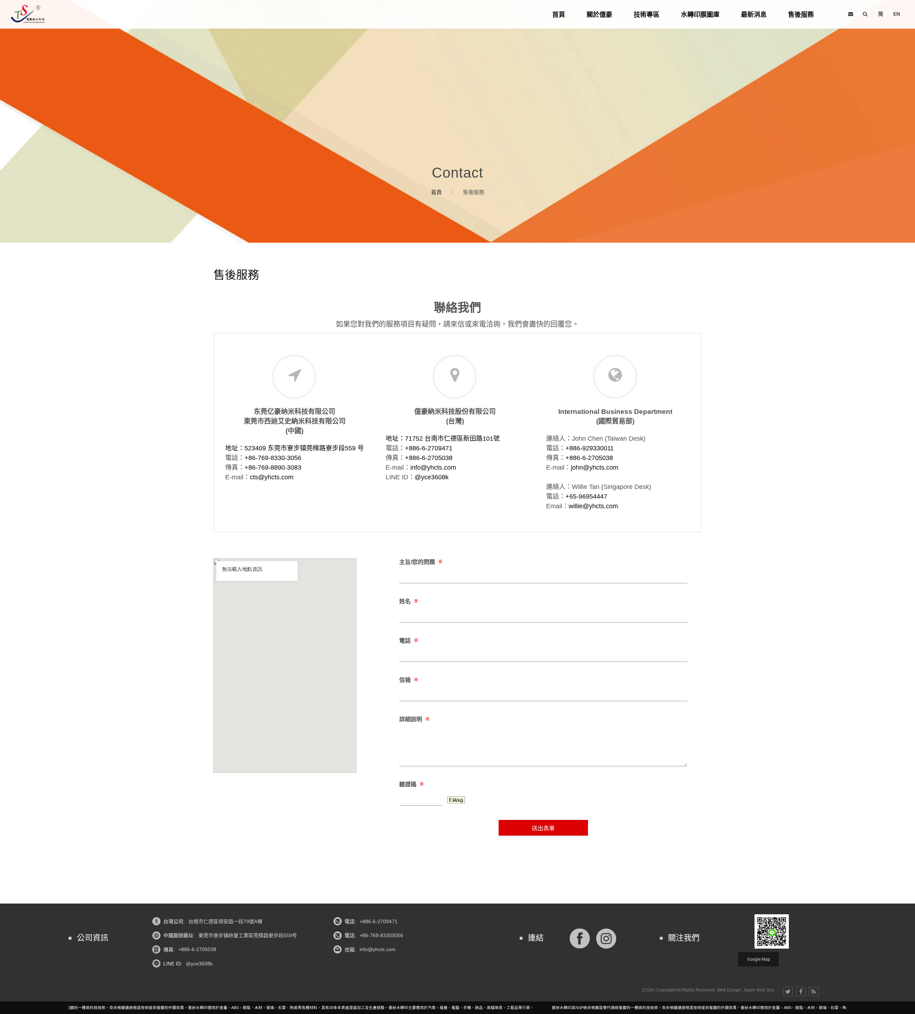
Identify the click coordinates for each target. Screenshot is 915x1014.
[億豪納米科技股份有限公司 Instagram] (606, 938)
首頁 (436, 192)
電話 (408, 641)
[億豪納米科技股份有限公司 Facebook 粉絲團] (579, 938)
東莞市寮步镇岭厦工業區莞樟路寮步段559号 (247, 935)
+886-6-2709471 (428, 448)
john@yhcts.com (594, 467)
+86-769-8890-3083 (272, 467)
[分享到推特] (788, 991)
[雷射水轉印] (457, 121)
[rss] (813, 991)
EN (896, 14)
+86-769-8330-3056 (272, 457)
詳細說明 (414, 719)
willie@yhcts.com (593, 506)
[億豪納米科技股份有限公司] (28, 14)
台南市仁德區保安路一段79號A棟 (225, 921)
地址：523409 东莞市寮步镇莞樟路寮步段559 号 (294, 448)
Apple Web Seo (759, 990)
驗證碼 (411, 784)
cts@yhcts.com (271, 477)
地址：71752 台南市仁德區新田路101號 (443, 438)
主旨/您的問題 (420, 562)
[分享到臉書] (801, 991)
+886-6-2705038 (428, 457)
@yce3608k (432, 477)
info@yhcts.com (433, 467)
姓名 (408, 601)
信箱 (408, 680)
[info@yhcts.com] (850, 14)
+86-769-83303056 (381, 935)
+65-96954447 (586, 496)
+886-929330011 (589, 448)
